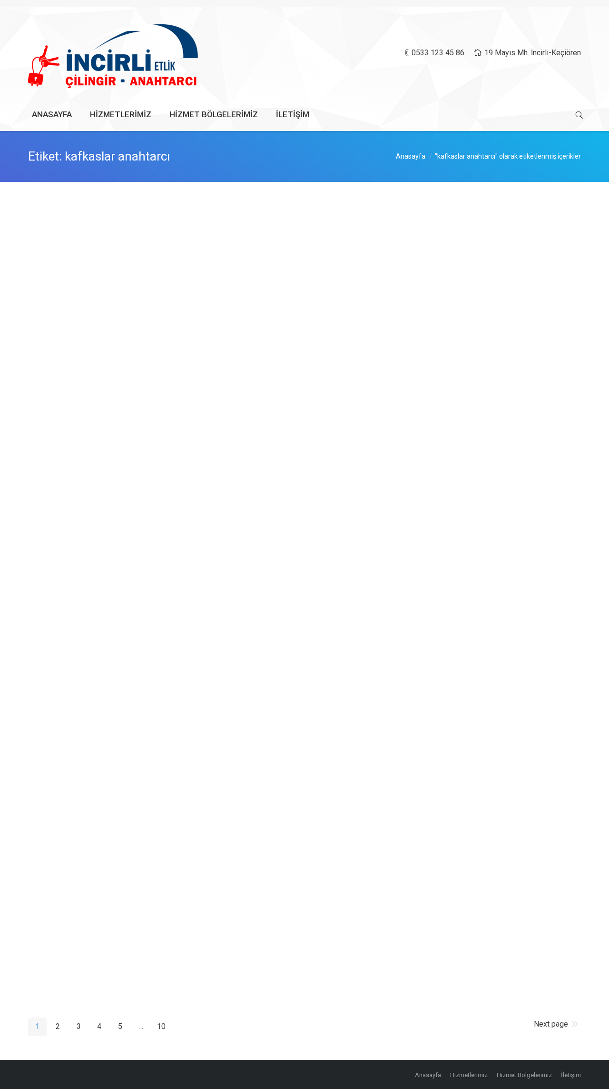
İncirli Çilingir (67, 219)
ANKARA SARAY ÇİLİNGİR (95, 639)
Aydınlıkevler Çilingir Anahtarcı (103, 308)
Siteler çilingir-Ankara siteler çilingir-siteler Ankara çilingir (160, 855)
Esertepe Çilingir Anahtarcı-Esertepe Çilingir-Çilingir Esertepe (168, 766)
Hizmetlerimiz (113, 279)
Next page (551, 1023)
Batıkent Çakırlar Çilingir (90, 385)
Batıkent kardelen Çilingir (92, 474)
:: (150, 279)
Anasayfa (410, 156)
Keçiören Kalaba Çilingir (90, 702)
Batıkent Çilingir (73, 563)
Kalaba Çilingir (69, 931)
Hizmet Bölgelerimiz (121, 356)
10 (161, 1026)
